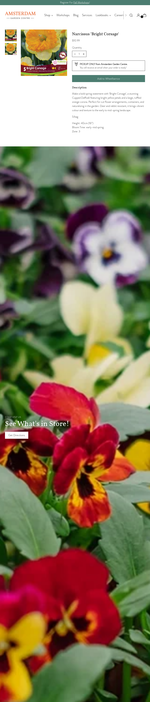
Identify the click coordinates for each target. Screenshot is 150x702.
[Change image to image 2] (11, 49)
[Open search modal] (131, 15)
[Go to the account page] (137, 15)
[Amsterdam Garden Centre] (20, 15)
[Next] (126, 15)
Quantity (77, 47)
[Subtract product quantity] (83, 54)
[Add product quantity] (74, 54)
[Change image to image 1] (11, 35)
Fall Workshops (81, 2)
